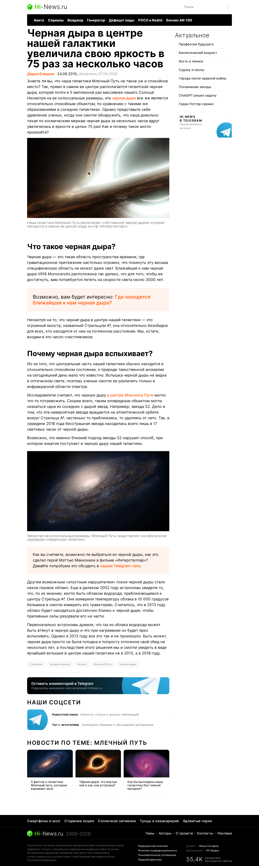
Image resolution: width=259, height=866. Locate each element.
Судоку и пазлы (191, 70)
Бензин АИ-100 (179, 20)
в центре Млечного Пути (130, 395)
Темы (149, 833)
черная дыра (124, 98)
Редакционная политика (153, 845)
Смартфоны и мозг (44, 821)
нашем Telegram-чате (120, 566)
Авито (39, 20)
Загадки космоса (60, 664)
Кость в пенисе (191, 61)
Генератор (96, 20)
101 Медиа (212, 850)
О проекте (184, 833)
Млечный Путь (103, 664)
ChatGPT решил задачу (198, 95)
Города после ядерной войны (202, 78)
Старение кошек (79, 821)
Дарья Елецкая (40, 74)
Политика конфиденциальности (157, 850)
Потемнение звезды (195, 87)
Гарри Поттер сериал (196, 104)
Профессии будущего (196, 44)
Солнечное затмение (117, 821)
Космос (81, 664)
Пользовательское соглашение (157, 855)
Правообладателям (150, 859)
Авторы (165, 833)
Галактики (36, 664)
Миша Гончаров (208, 845)
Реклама (224, 833)
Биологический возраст (198, 53)
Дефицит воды (121, 20)
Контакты (205, 833)
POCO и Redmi (150, 20)
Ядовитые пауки (197, 821)
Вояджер (75, 20)
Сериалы (56, 20)
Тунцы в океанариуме (159, 821)
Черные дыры (127, 664)
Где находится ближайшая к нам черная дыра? (92, 300)
